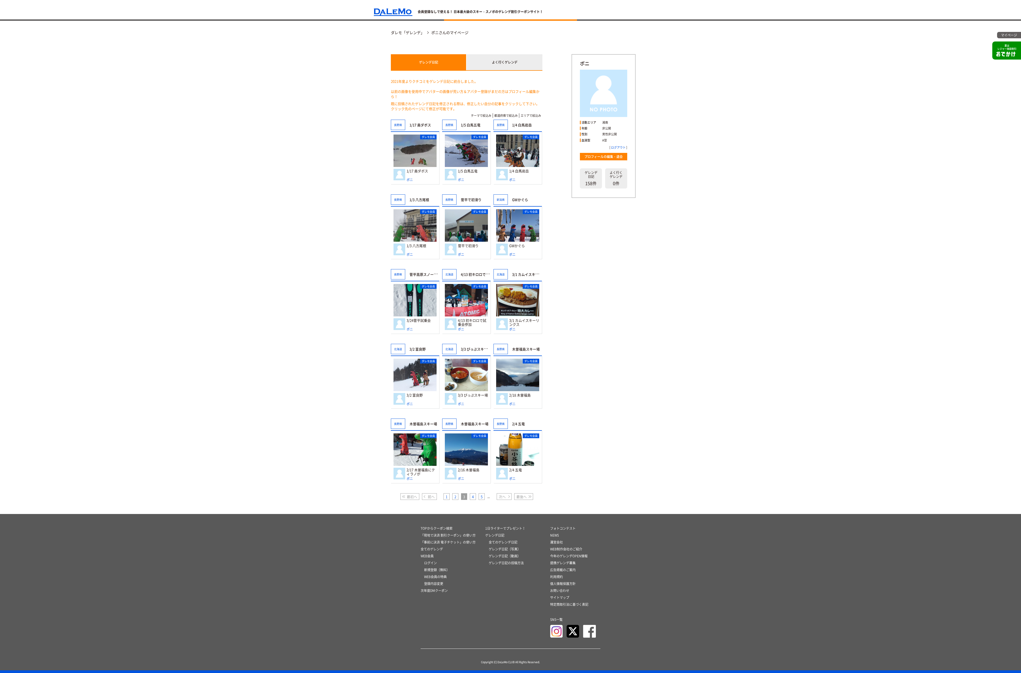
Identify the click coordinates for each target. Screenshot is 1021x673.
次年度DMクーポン (434, 590)
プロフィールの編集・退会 (603, 156)
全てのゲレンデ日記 (503, 542)
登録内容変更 (433, 583)
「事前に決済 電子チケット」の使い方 (448, 542)
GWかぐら (517, 246)
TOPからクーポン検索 (437, 528)
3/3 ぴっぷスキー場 (473, 395)
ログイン (430, 563)
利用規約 (556, 576)
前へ (431, 496)
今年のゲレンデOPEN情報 (569, 556)
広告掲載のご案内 (563, 569)
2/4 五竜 (515, 470)
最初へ (412, 496)
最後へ (521, 496)
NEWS (554, 535)
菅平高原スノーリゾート (428, 274)
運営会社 (556, 542)
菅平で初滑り (468, 246)
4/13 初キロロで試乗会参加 (472, 322)
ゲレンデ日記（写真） (505, 549)
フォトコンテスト (563, 528)
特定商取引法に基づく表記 (569, 604)
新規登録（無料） (437, 569)
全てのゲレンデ (432, 549)
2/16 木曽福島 (468, 470)
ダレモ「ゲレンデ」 (407, 32)
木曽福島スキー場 (526, 349)
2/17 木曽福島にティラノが (421, 472)
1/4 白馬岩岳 (519, 171)
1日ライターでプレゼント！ (505, 528)
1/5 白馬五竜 (468, 171)
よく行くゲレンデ (504, 62)
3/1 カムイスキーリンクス (524, 322)
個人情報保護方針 (563, 583)
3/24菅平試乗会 (419, 320)
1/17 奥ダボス (417, 171)
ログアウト (618, 147)
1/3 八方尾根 (416, 246)
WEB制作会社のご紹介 (566, 549)
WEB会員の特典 (435, 576)
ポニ (410, 179)
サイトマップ (559, 597)
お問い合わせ (559, 590)
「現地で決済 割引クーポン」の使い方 (448, 535)
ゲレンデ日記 (428, 62)
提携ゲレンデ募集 (563, 563)
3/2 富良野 (415, 395)
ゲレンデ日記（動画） (505, 556)
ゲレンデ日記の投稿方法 (506, 563)
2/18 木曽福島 (520, 395)
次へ (502, 496)
